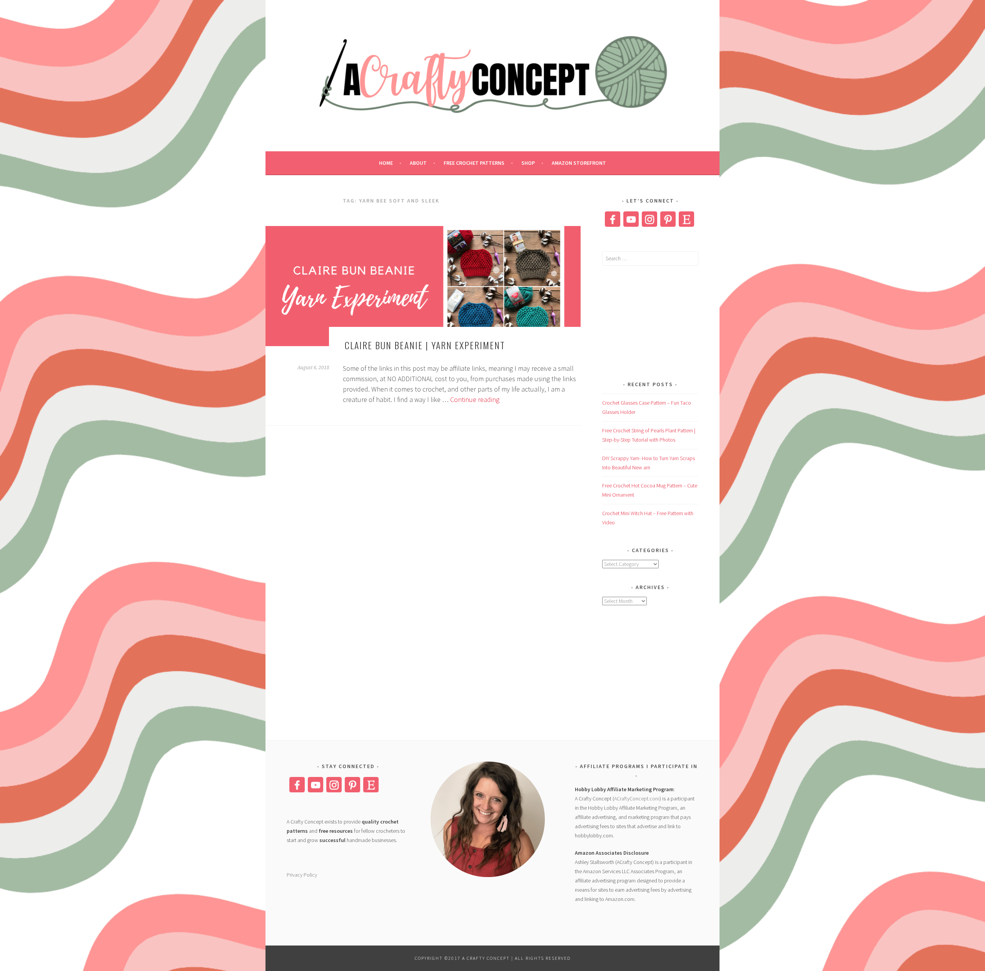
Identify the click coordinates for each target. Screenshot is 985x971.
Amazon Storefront (579, 162)
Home (386, 162)
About (418, 162)
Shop (528, 162)
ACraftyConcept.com (636, 798)
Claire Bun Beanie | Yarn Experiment (425, 345)
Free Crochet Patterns (474, 162)
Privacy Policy (302, 874)
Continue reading (474, 399)
